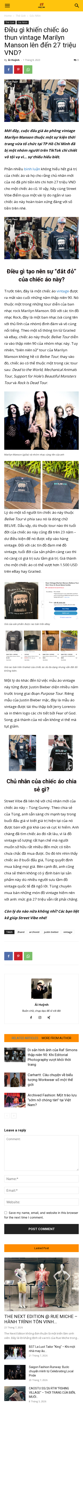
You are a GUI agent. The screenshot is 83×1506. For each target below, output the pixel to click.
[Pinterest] (18, 69)
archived (34, 932)
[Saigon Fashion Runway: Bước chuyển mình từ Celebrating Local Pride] (15, 1372)
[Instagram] (41, 1017)
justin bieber (51, 932)
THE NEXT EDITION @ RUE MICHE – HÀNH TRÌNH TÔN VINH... (40, 1319)
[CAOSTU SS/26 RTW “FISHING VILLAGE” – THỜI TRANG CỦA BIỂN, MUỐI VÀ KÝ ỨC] (15, 1393)
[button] (7, 5)
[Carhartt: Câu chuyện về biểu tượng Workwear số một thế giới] (15, 1080)
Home (8, 16)
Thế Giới (21, 16)
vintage (63, 291)
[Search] (77, 5)
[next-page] (13, 1115)
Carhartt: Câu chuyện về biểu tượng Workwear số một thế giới (50, 1080)
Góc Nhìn (35, 16)
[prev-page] (7, 1115)
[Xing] (50, 1017)
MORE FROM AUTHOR (56, 1038)
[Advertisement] (41, 1450)
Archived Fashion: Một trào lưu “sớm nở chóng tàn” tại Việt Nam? (52, 1100)
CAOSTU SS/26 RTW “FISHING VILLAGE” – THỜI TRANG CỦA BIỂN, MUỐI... (52, 1392)
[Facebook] (8, 69)
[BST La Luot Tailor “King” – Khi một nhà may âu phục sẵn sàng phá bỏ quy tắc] (15, 1352)
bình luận (31, 168)
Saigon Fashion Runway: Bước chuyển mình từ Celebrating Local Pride (51, 1371)
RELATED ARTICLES (25, 1038)
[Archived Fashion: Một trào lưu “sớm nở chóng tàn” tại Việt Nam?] (15, 1100)
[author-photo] (41, 998)
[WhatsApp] (28, 69)
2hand (20, 932)
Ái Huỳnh (14, 59)
